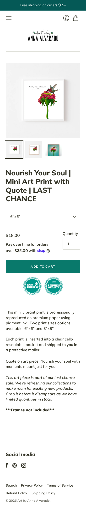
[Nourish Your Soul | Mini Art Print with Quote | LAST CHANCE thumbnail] (14, 149)
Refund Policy (16, 493)
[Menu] (9, 18)
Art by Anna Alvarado (33, 500)
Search (11, 485)
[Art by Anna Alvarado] (43, 36)
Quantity (70, 233)
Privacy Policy (32, 485)
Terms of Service (60, 485)
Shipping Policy (43, 493)
